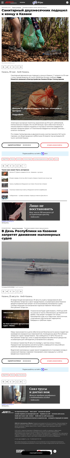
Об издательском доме (21, 411)
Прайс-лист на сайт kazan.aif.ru (44, 416)
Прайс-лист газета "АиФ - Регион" (24, 416)
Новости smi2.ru (8, 221)
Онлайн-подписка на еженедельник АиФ (26, 414)
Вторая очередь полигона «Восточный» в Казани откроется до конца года (30, 178)
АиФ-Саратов (19, 287)
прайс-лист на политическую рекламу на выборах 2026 (31, 418)
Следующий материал (36, 453)
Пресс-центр (33, 411)
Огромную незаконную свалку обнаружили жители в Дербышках (28, 189)
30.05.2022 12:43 (6, 7)
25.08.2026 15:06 (6, 228)
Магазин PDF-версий (44, 411)
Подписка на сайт (45, 414)
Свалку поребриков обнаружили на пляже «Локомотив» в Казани (28, 184)
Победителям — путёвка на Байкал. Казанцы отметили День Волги (28, 195)
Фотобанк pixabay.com (8, 62)
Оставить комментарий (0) (54, 145)
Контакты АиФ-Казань (58, 414)
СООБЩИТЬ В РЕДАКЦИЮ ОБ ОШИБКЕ (58, 418)
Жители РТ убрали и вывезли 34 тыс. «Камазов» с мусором (37, 109)
